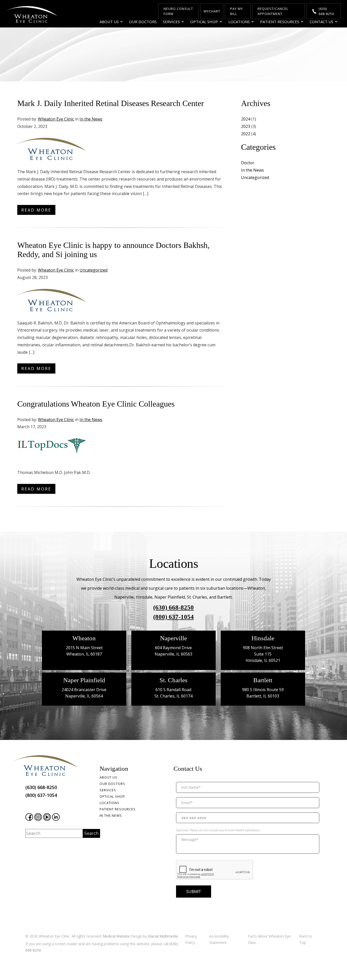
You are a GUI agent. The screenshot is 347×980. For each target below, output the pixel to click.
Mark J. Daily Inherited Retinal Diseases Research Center (110, 103)
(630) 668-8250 (173, 607)
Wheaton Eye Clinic (56, 119)
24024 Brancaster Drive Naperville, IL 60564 (84, 693)
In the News (91, 119)
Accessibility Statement (219, 939)
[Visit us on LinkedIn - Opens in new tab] (56, 817)
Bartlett (262, 680)
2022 (245, 134)
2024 (245, 119)
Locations (239, 21)
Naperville (173, 638)
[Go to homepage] (31, 14)
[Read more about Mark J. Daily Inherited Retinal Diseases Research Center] (51, 148)
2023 (245, 126)
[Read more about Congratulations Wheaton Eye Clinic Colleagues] (51, 449)
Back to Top (305, 939)
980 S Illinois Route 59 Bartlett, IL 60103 (263, 693)
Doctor (247, 163)
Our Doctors (143, 21)
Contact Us (321, 21)
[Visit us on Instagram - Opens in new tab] (38, 817)
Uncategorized (93, 270)
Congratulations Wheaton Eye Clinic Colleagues (96, 403)
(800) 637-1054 (173, 617)
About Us (109, 21)
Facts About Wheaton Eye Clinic (269, 939)
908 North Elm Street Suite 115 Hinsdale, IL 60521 (263, 654)
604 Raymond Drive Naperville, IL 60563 (173, 651)
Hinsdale (262, 638)
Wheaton (84, 638)
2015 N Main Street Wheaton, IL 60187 (84, 651)
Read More (36, 210)
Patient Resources (279, 21)
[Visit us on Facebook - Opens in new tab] (29, 817)
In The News (111, 815)
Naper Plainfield (84, 680)
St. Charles (173, 680)
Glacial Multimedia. (163, 936)
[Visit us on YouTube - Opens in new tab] (47, 817)
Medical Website (116, 936)
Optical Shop (204, 21)
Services (171, 21)
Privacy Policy (191, 939)
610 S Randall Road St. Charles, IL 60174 (173, 693)
